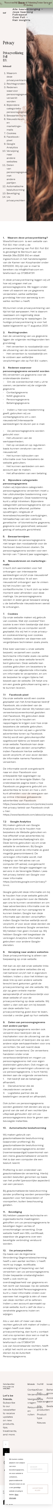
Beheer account (50, 1391)
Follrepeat (20, 14)
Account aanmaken (50, 1400)
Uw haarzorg (40, 1400)
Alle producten (40, 1408)
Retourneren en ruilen (31, 1411)
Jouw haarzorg (23, 12)
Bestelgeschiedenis (50, 1406)
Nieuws (40, 1422)
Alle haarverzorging (26, 9)
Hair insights (21, 20)
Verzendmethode (31, 1394)
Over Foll (19, 17)
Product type (40, 1416)
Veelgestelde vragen (31, 1401)
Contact (31, 1389)
